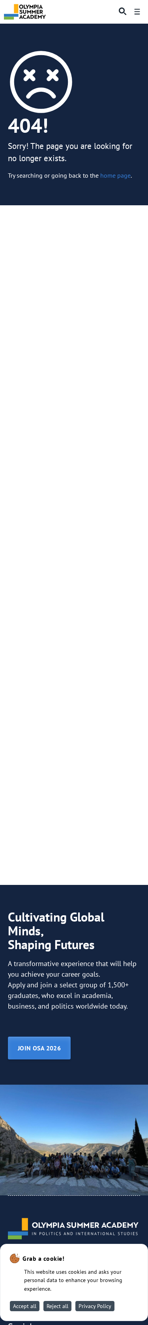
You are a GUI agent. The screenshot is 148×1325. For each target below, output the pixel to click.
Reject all (57, 1306)
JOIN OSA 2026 (39, 1048)
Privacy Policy (95, 1306)
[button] (120, 12)
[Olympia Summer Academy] (25, 12)
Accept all (24, 1306)
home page (115, 175)
